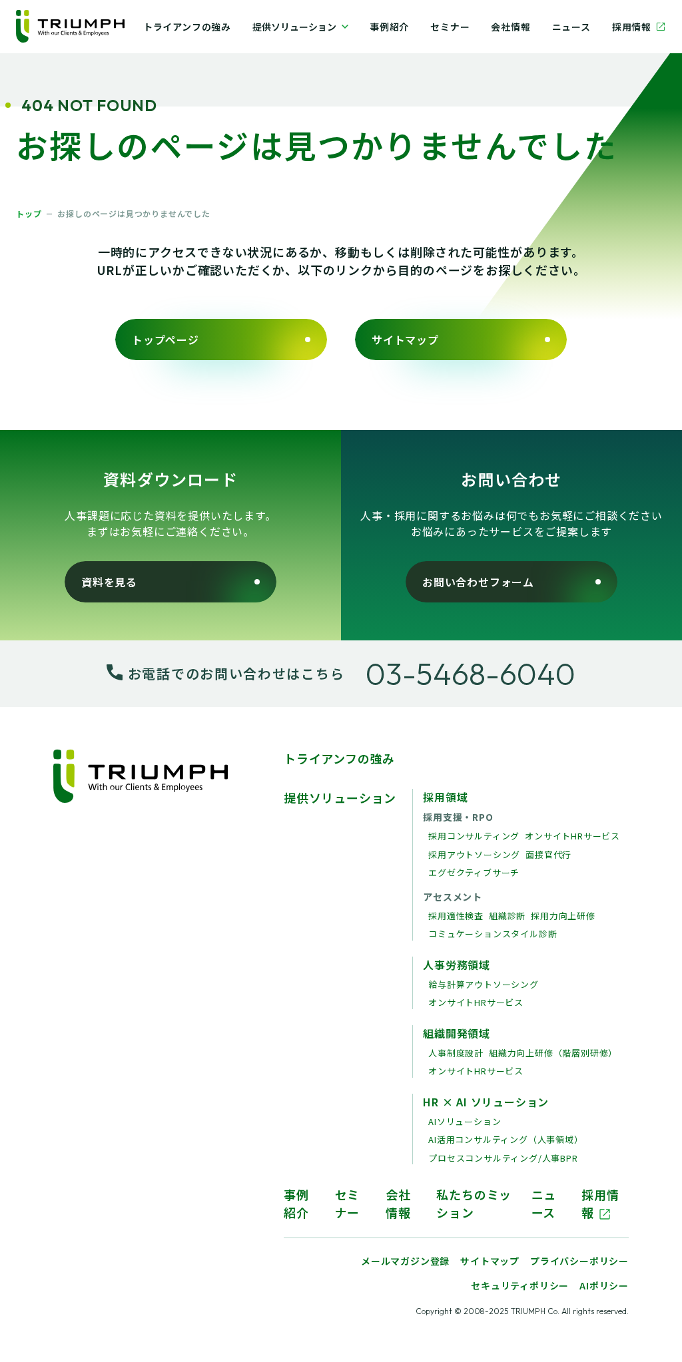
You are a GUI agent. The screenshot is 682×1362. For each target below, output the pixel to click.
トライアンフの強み (187, 26)
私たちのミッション (474, 1203)
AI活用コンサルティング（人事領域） (505, 1139)
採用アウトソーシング (474, 854)
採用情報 (631, 26)
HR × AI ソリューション (486, 1102)
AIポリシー (604, 1285)
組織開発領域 (456, 1033)
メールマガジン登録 (405, 1260)
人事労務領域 (456, 965)
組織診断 (507, 915)
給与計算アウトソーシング (483, 984)
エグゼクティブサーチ (473, 872)
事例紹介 (389, 26)
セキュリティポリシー (520, 1285)
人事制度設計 (456, 1052)
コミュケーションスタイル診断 (492, 933)
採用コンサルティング (473, 835)
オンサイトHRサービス (572, 835)
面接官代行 (548, 854)
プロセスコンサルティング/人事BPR (502, 1158)
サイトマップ (489, 1260)
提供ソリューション (294, 26)
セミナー (450, 26)
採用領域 (445, 797)
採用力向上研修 (563, 915)
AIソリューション (464, 1121)
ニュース (571, 26)
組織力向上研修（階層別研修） (553, 1052)
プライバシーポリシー (579, 1260)
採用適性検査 (456, 915)
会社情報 (510, 26)
